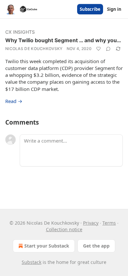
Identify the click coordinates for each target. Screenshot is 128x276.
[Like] (98, 49)
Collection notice (64, 229)
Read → (13, 101)
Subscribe (90, 9)
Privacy (90, 223)
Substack (31, 262)
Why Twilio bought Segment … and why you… (63, 40)
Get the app (96, 246)
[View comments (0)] (108, 49)
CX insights (20, 32)
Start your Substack (46, 246)
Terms (109, 223)
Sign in (114, 9)
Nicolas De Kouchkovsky (34, 48)
